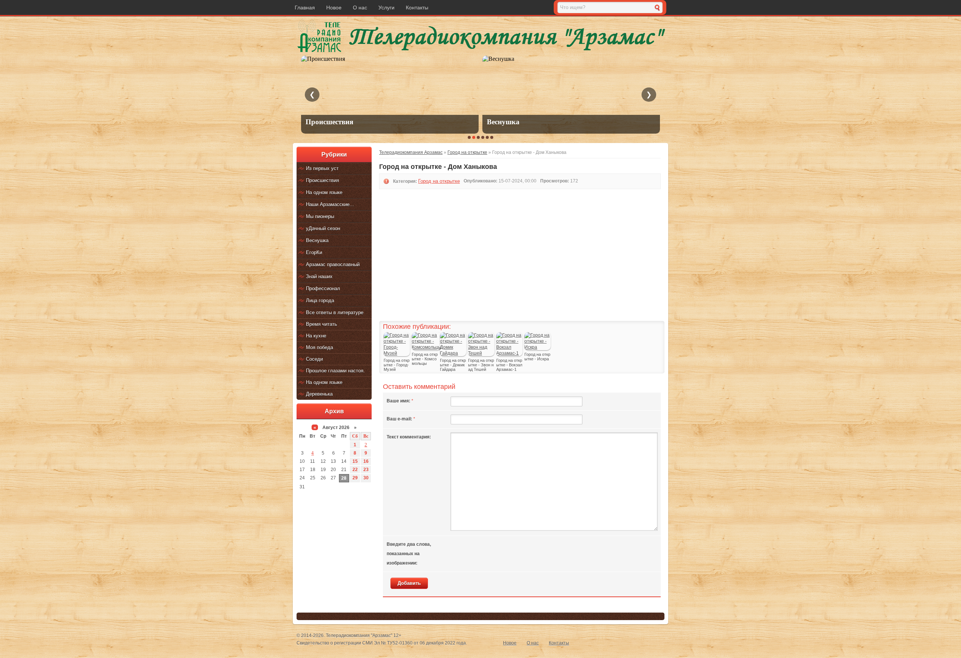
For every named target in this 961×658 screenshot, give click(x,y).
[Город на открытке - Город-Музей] (397, 353)
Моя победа (319, 347)
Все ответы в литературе (334, 312)
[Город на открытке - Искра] (537, 347)
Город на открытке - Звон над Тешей (481, 365)
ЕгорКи (314, 252)
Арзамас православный (333, 264)
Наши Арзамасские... (330, 204)
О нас (360, 8)
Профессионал (323, 288)
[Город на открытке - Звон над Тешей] (481, 353)
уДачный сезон (323, 228)
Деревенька (319, 394)
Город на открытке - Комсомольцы (425, 359)
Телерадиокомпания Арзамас (411, 152)
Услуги (386, 8)
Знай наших (319, 276)
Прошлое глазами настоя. (335, 370)
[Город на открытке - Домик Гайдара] (453, 353)
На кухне (316, 336)
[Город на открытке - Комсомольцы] (426, 347)
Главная (305, 8)
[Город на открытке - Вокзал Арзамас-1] (509, 353)
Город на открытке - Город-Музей (397, 365)
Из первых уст (322, 168)
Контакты (417, 8)
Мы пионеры (320, 216)
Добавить (409, 583)
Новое (334, 8)
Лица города (320, 300)
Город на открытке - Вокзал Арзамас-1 (509, 365)
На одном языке (324, 192)
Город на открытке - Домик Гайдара (453, 365)
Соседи (314, 359)
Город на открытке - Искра (537, 356)
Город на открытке (467, 152)
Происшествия (322, 180)
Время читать (321, 324)
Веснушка (317, 240)
